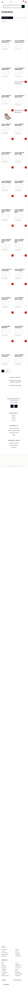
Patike (17, 951)
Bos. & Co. (4, 967)
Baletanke (4, 949)
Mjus (16, 970)
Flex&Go (4, 970)
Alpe (3, 962)
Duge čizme (4, 952)
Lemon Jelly (18, 965)
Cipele (3, 951)
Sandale (17, 954)
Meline (17, 969)
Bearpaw (4, 965)
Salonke (17, 952)
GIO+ (16, 962)
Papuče (17, 949)
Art (3, 964)
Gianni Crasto (5, 975)
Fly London (5, 972)
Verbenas (17, 975)
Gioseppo (17, 964)
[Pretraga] (23, 6)
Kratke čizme (5, 954)
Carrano (4, 969)
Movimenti (18, 972)
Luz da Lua (18, 967)
